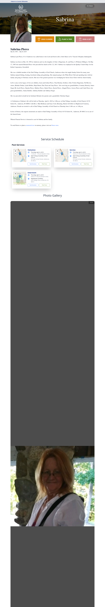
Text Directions (33, 164)
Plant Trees (44, 164)
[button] (20, 153)
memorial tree (30, 125)
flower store (55, 125)
